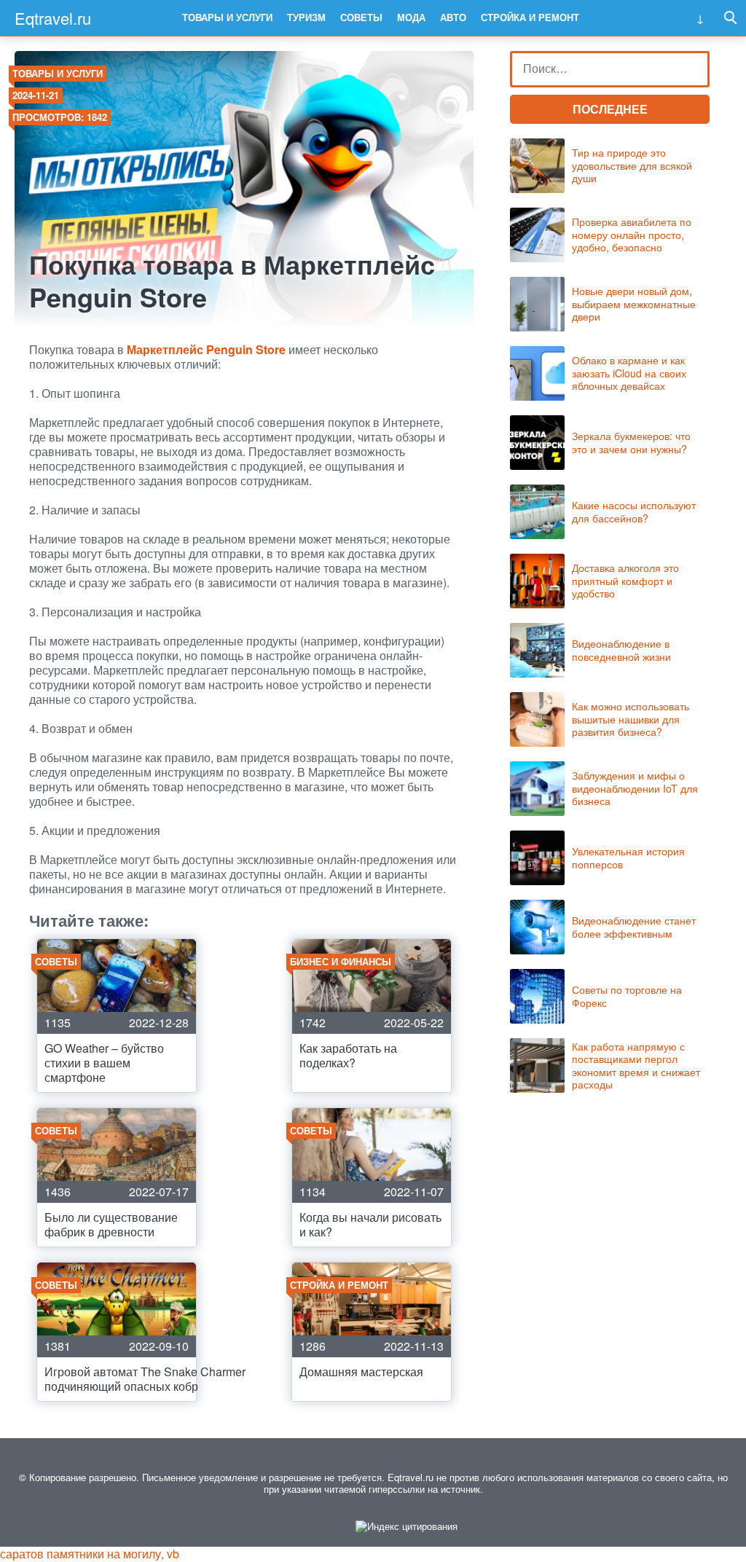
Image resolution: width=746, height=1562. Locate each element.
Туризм (306, 17)
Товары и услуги (227, 17)
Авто (453, 17)
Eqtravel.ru (53, 18)
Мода (411, 17)
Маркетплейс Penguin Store (206, 349)
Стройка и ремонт (530, 17)
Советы (361, 17)
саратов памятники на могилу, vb (89, 1553)
